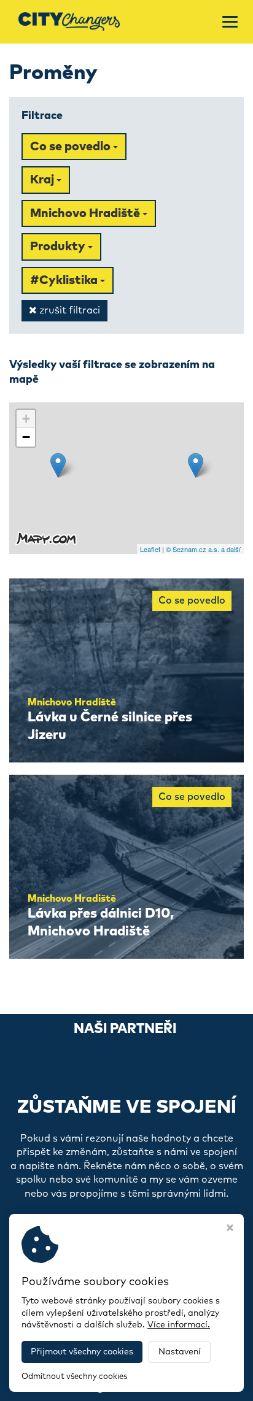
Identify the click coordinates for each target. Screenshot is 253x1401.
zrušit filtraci (68, 310)
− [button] (26, 437)
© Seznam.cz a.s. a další (203, 549)
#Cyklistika (65, 280)
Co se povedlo (71, 146)
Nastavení (179, 1352)
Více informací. (178, 1325)
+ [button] (26, 418)
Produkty (59, 246)
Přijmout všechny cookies (82, 1352)
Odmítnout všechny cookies (74, 1377)
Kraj (43, 180)
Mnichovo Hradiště (86, 213)
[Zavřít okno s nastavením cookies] (230, 1229)
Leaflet (150, 549)
